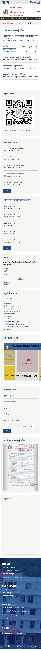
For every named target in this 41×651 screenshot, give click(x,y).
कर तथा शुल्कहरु (8, 555)
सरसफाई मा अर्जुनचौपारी (12, 66)
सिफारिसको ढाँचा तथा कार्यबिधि (12, 420)
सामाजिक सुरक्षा (8, 573)
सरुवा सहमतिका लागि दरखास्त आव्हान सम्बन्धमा (13, 19)
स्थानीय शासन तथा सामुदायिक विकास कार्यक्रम (16, 327)
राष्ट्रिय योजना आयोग (9, 314)
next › (24, 426)
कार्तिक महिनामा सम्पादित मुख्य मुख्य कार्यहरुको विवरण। (20, 47)
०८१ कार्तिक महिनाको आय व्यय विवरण (14, 165)
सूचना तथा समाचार (9, 548)
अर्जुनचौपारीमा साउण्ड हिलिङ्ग (15, 74)
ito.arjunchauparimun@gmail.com (11, 599)
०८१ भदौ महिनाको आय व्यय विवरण (13, 182)
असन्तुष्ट (7, 274)
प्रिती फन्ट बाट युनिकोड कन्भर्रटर (12, 311)
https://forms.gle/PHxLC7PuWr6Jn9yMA (16, 130)
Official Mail (8, 301)
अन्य (7, 190)
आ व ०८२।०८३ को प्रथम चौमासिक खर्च (15, 148)
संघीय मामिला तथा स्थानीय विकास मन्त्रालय (15, 319)
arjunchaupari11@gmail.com (15, 595)
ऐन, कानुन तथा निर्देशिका (11, 551)
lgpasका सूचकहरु (9, 396)
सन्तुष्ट (6, 268)
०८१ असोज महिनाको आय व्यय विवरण (14, 174)
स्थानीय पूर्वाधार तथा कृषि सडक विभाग (14, 324)
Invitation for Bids (9, 206)
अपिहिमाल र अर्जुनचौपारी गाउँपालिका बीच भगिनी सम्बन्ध (20, 37)
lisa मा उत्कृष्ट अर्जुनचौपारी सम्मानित (17, 57)
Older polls (6, 282)
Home (3, 23)
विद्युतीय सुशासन (11, 23)
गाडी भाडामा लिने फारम (10, 402)
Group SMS (8, 298)
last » (33, 426)
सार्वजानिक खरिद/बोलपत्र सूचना (13, 558)
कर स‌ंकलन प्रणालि (9, 329)
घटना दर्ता (6, 570)
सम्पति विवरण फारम (9, 414)
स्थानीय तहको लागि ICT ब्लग (11, 321)
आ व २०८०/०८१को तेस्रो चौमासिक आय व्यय (16, 157)
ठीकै (6, 271)
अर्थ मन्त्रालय (7, 303)
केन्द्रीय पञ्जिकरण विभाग (10, 306)
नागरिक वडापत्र (8, 577)
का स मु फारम (7, 408)
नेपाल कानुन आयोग (9, 308)
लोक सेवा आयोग (8, 316)
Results (5, 285)
